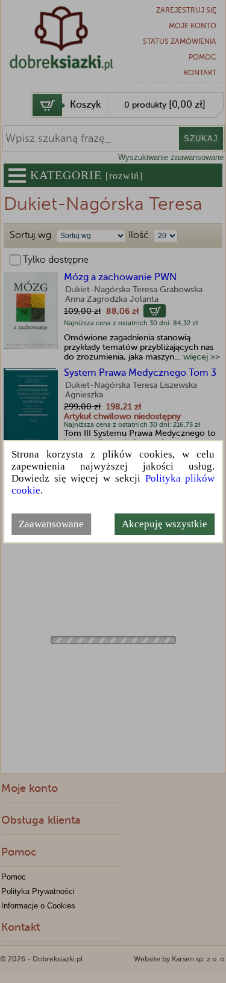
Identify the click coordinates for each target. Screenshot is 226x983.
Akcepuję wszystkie (164, 524)
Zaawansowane (51, 524)
